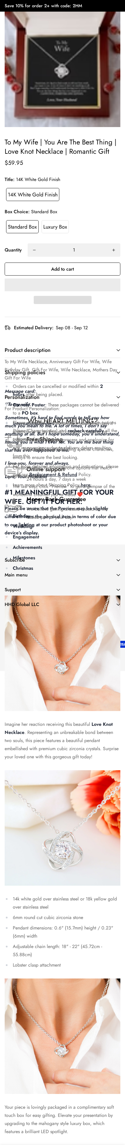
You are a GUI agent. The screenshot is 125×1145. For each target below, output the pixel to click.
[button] (62, 284)
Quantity (13, 250)
